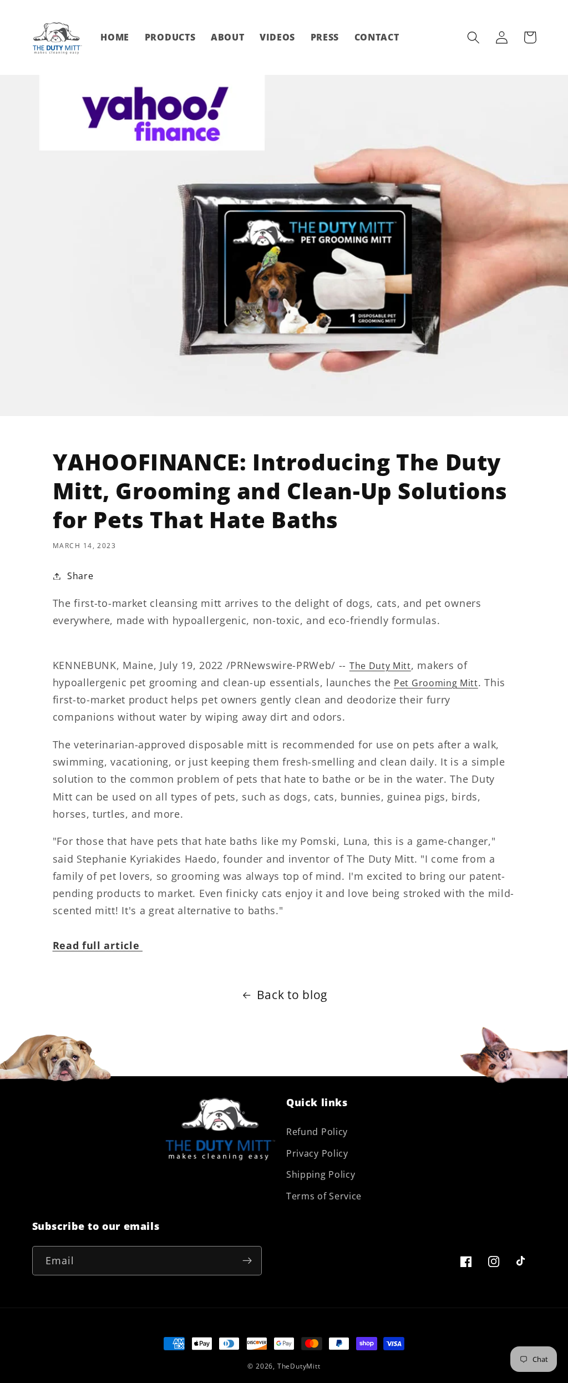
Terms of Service (324, 1196)
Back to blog (292, 994)
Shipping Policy (320, 1174)
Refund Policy (317, 1132)
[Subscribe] (247, 1261)
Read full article (98, 945)
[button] (474, 37)
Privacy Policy (317, 1153)
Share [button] (80, 576)
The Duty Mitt (380, 666)
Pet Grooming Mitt (436, 683)
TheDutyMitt (299, 1366)
